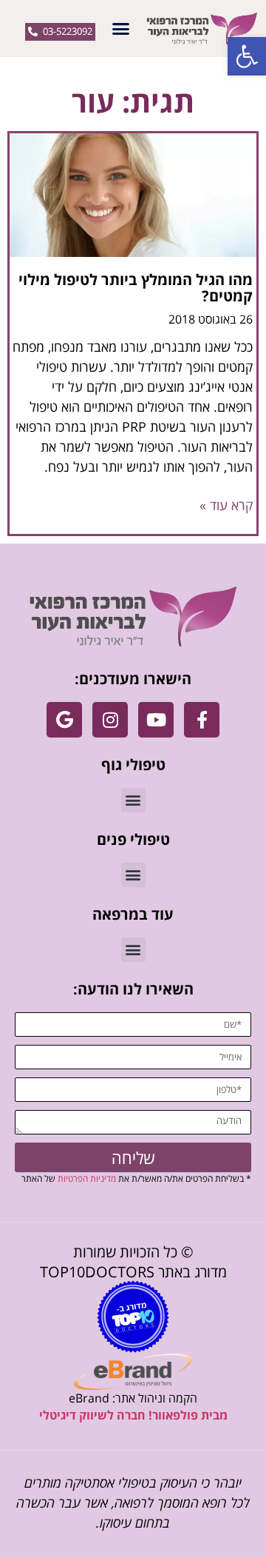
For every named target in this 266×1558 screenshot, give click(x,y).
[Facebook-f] (201, 720)
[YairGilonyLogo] (133, 616)
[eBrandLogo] (133, 1372)
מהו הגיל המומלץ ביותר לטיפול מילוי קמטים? (135, 288)
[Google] (64, 720)
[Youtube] (156, 720)
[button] (247, 56)
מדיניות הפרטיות (87, 1178)
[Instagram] (110, 720)
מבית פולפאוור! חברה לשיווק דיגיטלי (133, 1415)
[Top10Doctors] (133, 1317)
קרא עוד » (226, 505)
